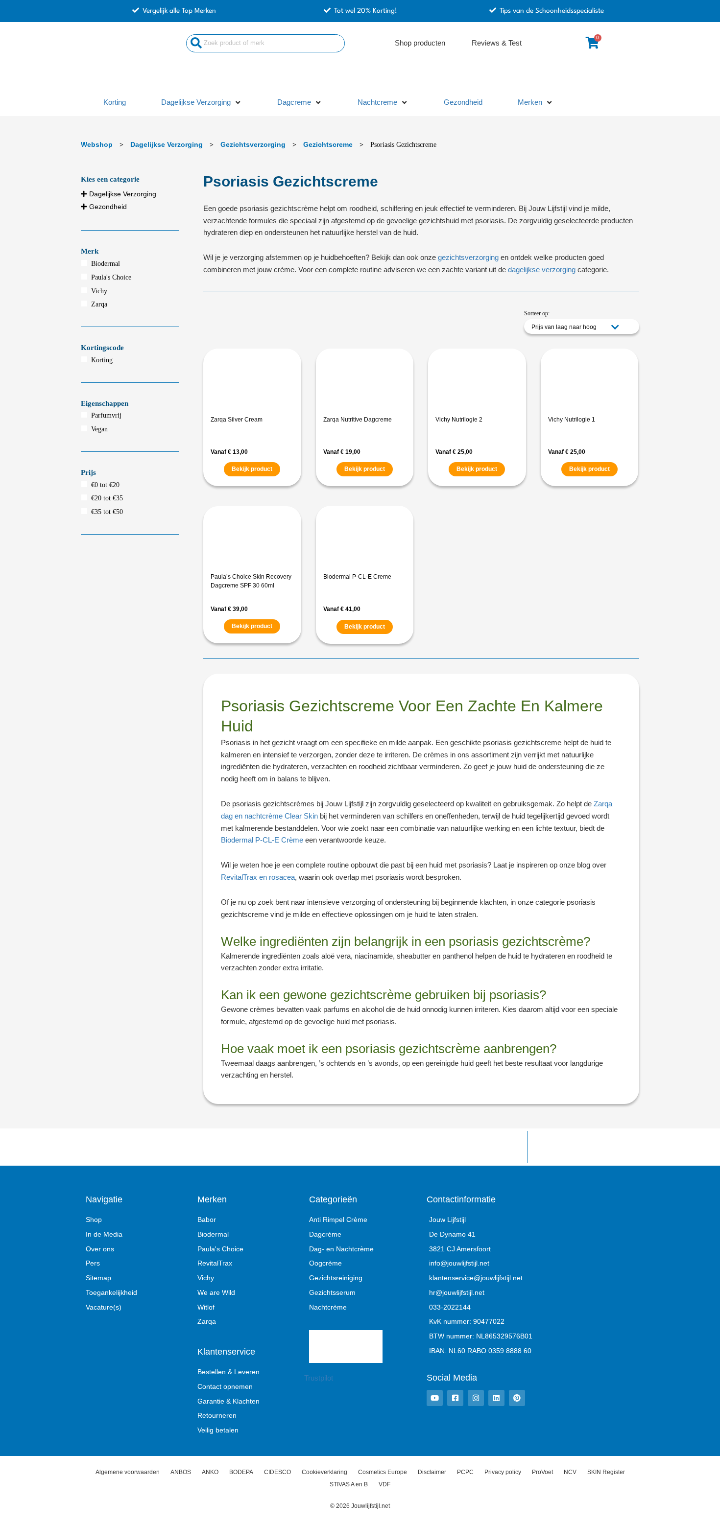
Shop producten (420, 43)
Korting (102, 360)
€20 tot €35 (107, 498)
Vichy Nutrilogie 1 (571, 419)
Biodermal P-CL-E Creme (357, 576)
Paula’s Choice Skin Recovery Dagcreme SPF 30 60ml (251, 581)
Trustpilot (318, 1378)
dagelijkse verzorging (542, 269)
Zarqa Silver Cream (237, 419)
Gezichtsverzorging (253, 144)
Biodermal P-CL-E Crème (262, 840)
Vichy (99, 291)
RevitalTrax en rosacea (258, 877)
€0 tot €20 (105, 485)
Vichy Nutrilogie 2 (458, 419)
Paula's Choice (111, 277)
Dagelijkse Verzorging (166, 144)
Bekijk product (252, 469)
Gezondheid (108, 207)
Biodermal (105, 263)
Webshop (97, 144)
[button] (202, 102)
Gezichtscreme (328, 144)
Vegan (99, 429)
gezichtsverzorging (468, 257)
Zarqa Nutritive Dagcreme (357, 419)
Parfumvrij (106, 415)
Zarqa (99, 304)
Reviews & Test (497, 43)
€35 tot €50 (107, 512)
